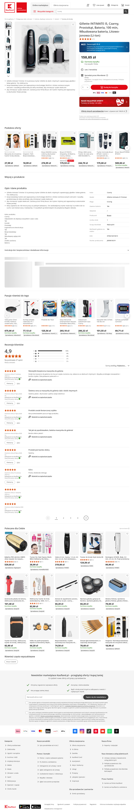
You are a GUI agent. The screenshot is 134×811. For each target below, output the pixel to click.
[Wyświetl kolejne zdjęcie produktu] (8, 76)
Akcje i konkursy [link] (77, 765)
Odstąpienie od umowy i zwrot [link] (50, 766)
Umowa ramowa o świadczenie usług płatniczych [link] (115, 759)
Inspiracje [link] (75, 781)
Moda (9, 769)
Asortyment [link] (76, 761)
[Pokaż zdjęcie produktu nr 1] (8, 25)
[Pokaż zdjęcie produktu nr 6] (8, 62)
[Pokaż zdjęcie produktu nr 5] (8, 55)
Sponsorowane (9, 152)
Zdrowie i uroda (12, 773)
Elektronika (11, 749)
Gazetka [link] (75, 753)
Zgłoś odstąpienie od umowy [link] (50, 770)
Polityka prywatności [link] (79, 804)
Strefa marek (11, 789)
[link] (61, 5)
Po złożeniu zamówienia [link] (48, 762)
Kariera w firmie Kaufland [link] (113, 783)
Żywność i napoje (13, 785)
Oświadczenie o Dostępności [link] (53, 809)
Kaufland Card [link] (77, 757)
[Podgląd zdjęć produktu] (8, 49)
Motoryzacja (11, 781)
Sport (9, 777)
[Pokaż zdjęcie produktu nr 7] (8, 70)
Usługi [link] (74, 769)
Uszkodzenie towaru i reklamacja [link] (51, 774)
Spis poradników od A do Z (49, 745)
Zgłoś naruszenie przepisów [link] (49, 782)
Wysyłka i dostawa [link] (46, 778)
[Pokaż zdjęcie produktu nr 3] (8, 40)
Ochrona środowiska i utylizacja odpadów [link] (113, 804)
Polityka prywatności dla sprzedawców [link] (112, 764)
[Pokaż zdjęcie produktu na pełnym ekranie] (45, 49)
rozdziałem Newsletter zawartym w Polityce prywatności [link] (80, 706)
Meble (9, 765)
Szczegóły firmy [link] (49, 804)
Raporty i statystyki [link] (111, 745)
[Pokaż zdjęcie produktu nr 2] (8, 32)
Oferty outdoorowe (14, 745)
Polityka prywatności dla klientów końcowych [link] (116, 770)
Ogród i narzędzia (13, 753)
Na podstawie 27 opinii (14, 360)
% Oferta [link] (75, 749)
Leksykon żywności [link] (78, 777)
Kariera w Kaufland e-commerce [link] (115, 787)
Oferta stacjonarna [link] (78, 745)
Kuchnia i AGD (12, 757)
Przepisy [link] (75, 773)
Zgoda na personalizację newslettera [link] (50, 716)
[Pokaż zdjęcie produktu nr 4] (8, 47)
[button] (51, 351)
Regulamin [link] (93, 804)
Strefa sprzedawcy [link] (78, 794)
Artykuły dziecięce (13, 761)
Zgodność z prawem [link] (63, 804)
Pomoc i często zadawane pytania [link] (51, 758)
